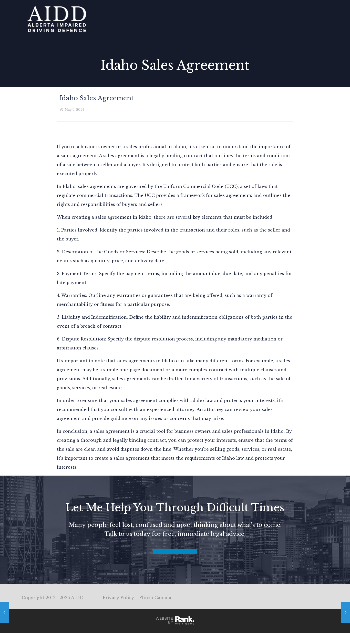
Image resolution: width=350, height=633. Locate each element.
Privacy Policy (118, 597)
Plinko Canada (155, 597)
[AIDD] (57, 19)
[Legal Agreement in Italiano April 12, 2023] (4, 612)
